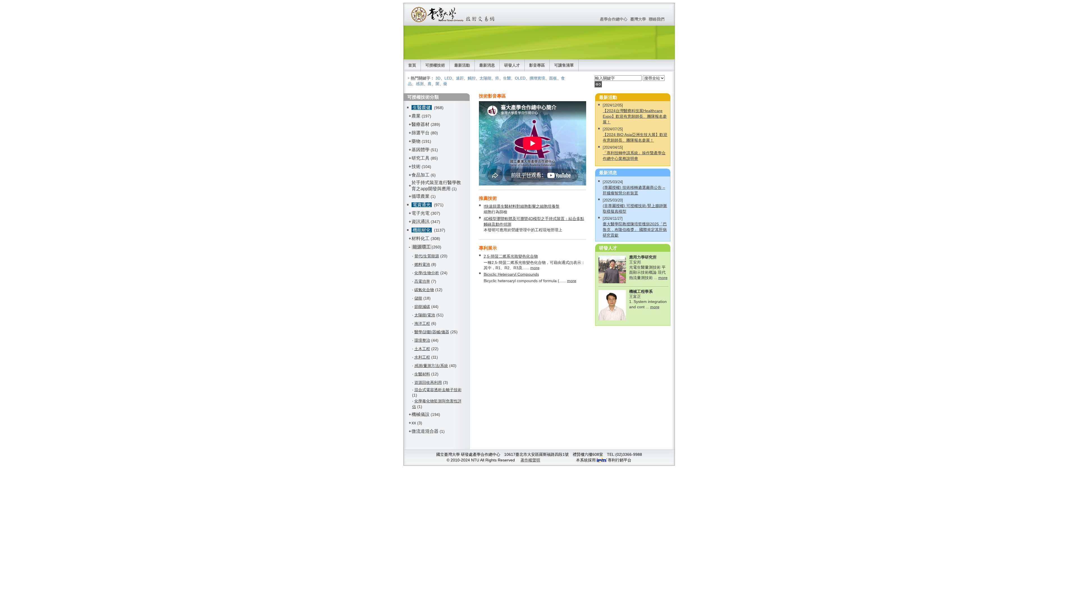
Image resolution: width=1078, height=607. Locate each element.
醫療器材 (421, 124)
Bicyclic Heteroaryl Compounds (511, 274)
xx (414, 422)
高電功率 (422, 281)
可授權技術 (435, 65)
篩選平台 (421, 132)
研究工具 (421, 158)
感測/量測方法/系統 (431, 365)
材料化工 (421, 238)
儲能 (418, 298)
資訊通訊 (421, 221)
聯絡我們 (656, 19)
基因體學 (421, 149)
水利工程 (422, 357)
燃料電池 (422, 264)
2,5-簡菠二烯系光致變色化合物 (511, 256)
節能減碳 (422, 306)
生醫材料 (422, 374)
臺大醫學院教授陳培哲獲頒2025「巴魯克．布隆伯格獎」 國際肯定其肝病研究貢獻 (635, 229)
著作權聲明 (530, 460)
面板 (553, 78)
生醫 (507, 78)
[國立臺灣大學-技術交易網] (453, 14)
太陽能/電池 (424, 315)
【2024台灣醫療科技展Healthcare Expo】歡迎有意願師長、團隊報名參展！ (635, 116)
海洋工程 (422, 323)
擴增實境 (537, 78)
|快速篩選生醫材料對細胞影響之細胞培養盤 (521, 206)
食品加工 (421, 175)
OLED (520, 78)
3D (437, 78)
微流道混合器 (425, 431)
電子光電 (421, 213)
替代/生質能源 (426, 256)
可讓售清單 (564, 65)
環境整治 (422, 340)
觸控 (472, 78)
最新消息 (487, 65)
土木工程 (422, 348)
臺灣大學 (638, 19)
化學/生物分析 (426, 273)
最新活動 (462, 65)
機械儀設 (421, 414)
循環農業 (421, 196)
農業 (416, 116)
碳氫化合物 (424, 289)
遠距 (460, 78)
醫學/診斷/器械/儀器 (431, 332)
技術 (416, 166)
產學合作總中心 (613, 19)
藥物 (416, 141)
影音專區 (537, 65)
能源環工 (422, 246)
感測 (420, 83)
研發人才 (512, 65)
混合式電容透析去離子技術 (438, 390)
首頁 (412, 65)
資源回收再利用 (428, 382)
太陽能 (485, 78)
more (535, 268)
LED (448, 78)
